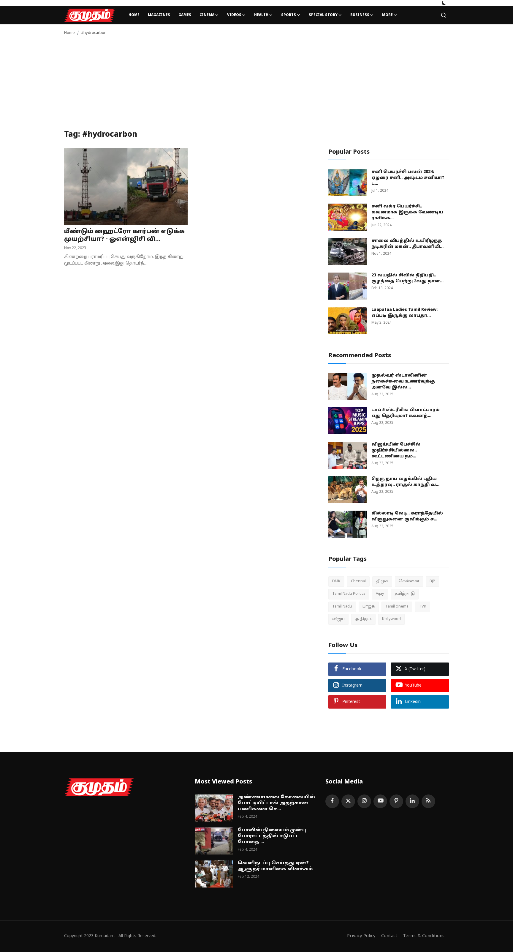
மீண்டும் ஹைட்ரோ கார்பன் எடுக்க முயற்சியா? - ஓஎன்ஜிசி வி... (124, 235)
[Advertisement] (256, 85)
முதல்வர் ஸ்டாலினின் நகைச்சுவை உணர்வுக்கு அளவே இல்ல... (403, 381)
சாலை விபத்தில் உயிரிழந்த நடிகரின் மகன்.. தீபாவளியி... (407, 243)
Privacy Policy (361, 936)
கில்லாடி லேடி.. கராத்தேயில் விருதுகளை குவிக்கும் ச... (407, 516)
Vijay (380, 593)
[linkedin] (412, 801)
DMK (336, 581)
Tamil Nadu (342, 606)
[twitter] (348, 801)
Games (184, 15)
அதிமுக (363, 619)
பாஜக (368, 606)
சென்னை (409, 581)
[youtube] (380, 801)
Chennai (358, 581)
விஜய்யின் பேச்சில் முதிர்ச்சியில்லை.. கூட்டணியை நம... (395, 450)
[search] (443, 15)
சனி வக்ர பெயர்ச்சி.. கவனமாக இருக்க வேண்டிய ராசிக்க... (407, 212)
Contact (389, 936)
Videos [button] (234, 15)
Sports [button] (288, 15)
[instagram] (364, 801)
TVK (422, 606)
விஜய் (338, 619)
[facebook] (332, 801)
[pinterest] (396, 801)
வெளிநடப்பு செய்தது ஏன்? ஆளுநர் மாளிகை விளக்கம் (275, 866)
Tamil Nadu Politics (348, 593)
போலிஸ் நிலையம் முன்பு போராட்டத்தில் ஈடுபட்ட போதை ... (272, 836)
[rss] (428, 801)
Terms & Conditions (423, 936)
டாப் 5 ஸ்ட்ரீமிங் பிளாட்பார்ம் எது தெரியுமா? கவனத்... (405, 412)
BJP (432, 581)
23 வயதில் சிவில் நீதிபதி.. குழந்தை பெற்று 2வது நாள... (407, 278)
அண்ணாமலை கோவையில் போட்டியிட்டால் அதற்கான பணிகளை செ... (276, 803)
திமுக (382, 581)
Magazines (159, 15)
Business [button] (359, 15)
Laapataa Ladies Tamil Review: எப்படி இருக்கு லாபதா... (404, 312)
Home (134, 15)
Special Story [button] (323, 15)
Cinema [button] (207, 15)
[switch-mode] (444, 3)
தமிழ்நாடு (405, 593)
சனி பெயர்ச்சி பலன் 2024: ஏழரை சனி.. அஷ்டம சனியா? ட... (407, 177)
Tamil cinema (396, 606)
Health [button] (261, 15)
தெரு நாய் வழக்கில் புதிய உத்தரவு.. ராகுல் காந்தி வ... (405, 481)
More (387, 15)
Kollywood (391, 619)
